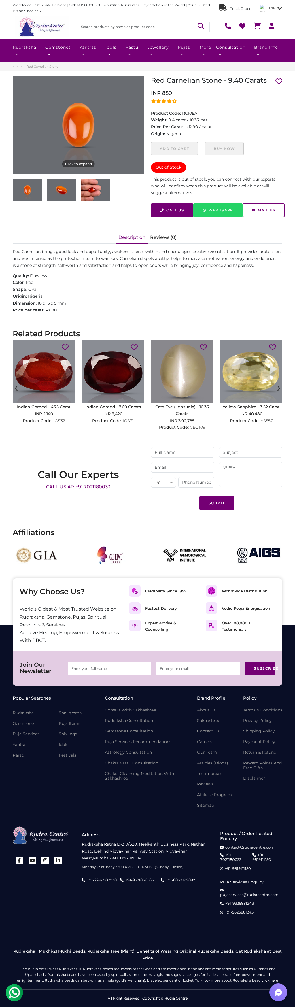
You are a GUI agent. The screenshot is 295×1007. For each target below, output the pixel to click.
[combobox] (163, 483)
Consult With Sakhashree (130, 710)
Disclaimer (254, 778)
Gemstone (23, 723)
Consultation (230, 47)
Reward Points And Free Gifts (262, 765)
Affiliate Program (214, 794)
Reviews (205, 784)
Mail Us (266, 210)
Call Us (175, 210)
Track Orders (240, 8)
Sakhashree (208, 720)
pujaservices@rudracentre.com (249, 894)
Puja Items (69, 723)
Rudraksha (24, 47)
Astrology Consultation (128, 752)
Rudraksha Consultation (129, 720)
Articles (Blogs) (212, 763)
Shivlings (68, 734)
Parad (18, 755)
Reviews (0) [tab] (163, 237)
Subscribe (264, 668)
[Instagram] (45, 860)
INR (272, 8)
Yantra (19, 744)
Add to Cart (174, 148)
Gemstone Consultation (129, 731)
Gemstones (58, 47)
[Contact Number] (228, 26)
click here (270, 980)
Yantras (88, 47)
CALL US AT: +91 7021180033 (78, 487)
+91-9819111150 (261, 857)
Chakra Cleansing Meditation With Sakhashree (139, 776)
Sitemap (205, 805)
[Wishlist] (242, 26)
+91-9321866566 (139, 880)
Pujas (184, 47)
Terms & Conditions (262, 710)
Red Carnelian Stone (42, 67)
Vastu (132, 47)
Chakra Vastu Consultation (131, 763)
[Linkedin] (58, 860)
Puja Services (26, 734)
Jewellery (158, 47)
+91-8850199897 (180, 880)
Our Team (207, 752)
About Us (206, 710)
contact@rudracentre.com (250, 847)
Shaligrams (70, 713)
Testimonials (209, 773)
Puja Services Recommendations (138, 741)
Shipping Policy (259, 731)
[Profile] (271, 26)
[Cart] (257, 26)
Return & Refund (259, 752)
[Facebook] (19, 860)
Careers (204, 741)
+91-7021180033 (230, 857)
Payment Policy (259, 741)
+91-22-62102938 (102, 880)
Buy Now (224, 148)
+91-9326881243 (239, 903)
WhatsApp (221, 210)
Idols (110, 47)
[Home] (41, 26)
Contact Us (208, 731)
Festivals (67, 755)
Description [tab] (131, 237)
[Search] (200, 26)
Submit (217, 503)
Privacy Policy (257, 720)
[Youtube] (32, 860)
